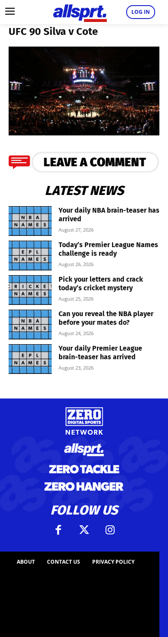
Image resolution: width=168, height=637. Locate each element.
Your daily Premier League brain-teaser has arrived (100, 352)
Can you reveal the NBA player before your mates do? (106, 318)
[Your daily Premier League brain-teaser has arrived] (30, 359)
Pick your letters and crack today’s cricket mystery (101, 283)
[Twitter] (84, 530)
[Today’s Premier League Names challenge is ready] (30, 255)
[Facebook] (58, 530)
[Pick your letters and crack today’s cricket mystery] (30, 290)
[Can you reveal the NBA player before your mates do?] (30, 324)
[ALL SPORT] (79, 12)
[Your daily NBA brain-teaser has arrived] (30, 221)
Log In (140, 12)
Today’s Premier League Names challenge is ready (108, 249)
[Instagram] (110, 530)
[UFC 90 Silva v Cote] (84, 133)
